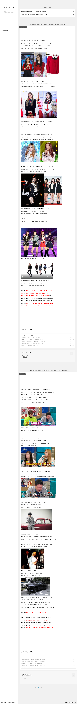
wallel (75, 702)
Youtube (11, 702)
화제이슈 (5, 30)
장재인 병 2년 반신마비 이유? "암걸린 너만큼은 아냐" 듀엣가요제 (32, 659)
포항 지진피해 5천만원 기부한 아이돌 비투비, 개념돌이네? (31, 339)
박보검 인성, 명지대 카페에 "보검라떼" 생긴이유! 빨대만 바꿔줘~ (32, 665)
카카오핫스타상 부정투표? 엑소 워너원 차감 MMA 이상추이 (31, 343)
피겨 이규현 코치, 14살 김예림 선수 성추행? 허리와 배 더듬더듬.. (32, 663)
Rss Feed (2, 702)
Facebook (8, 702)
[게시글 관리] (27, 330)
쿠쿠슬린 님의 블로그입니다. (27, 675)
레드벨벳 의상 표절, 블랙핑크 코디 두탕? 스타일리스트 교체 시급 (33, 11)
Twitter (6, 702)
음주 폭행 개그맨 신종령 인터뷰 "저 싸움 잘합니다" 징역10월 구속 (32, 337)
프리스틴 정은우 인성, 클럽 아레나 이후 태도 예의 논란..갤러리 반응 (33, 341)
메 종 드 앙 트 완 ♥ (9, 7)
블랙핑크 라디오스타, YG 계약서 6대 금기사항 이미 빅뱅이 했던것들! (34, 14)
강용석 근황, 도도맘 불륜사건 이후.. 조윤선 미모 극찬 (30, 667)
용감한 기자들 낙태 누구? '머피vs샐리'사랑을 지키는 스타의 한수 (32, 661)
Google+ (14, 702)
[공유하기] (25, 330)
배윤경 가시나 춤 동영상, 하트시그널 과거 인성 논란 (30, 345)
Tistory (69, 702)
